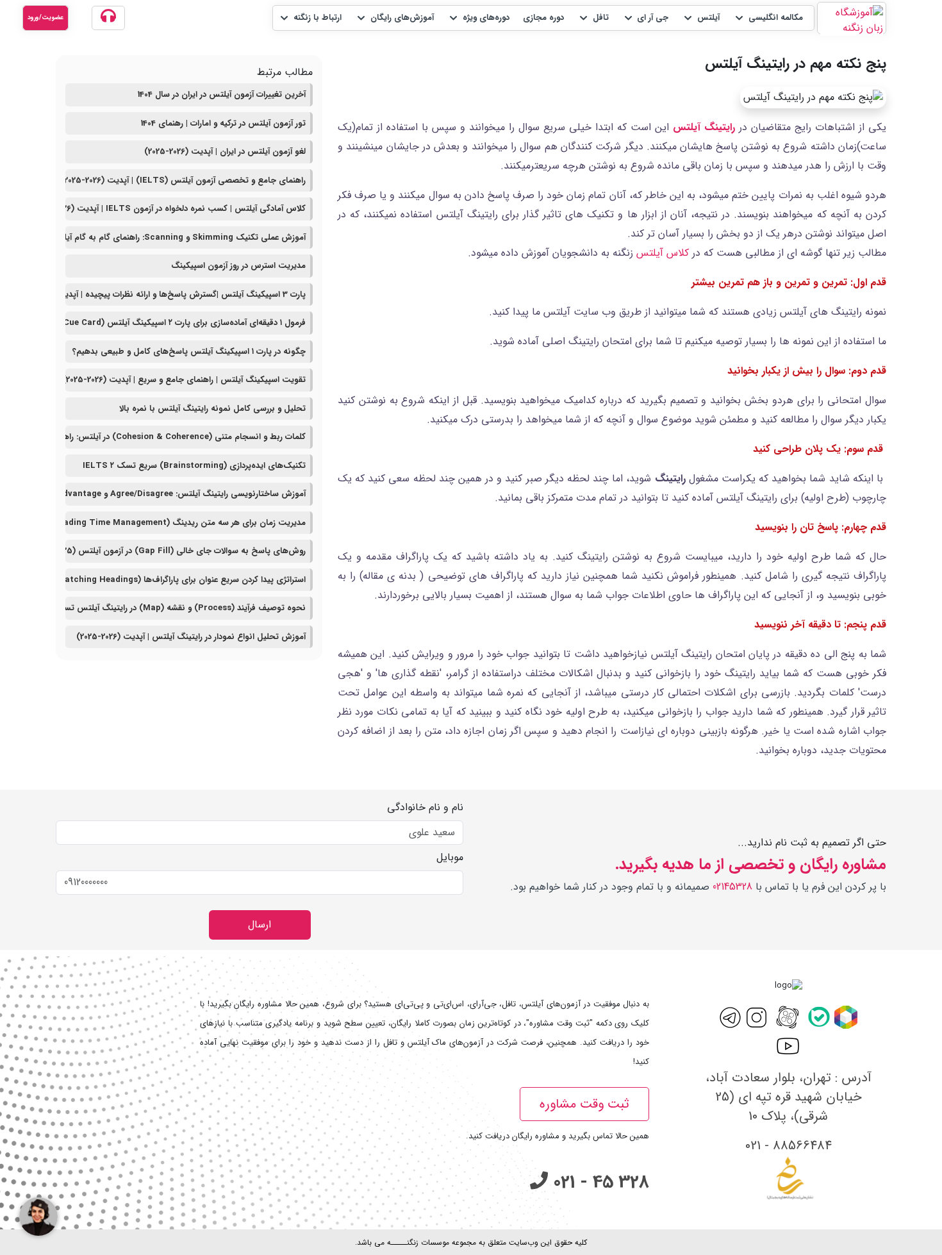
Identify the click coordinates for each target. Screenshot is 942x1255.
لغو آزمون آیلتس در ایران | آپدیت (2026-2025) (225, 151)
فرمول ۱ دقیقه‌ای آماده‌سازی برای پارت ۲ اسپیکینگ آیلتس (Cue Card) (185, 322)
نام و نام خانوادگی (425, 807)
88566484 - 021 (788, 1146)
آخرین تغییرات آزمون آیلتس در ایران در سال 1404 (222, 94)
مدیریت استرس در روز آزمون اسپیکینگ (238, 265)
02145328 (732, 887)
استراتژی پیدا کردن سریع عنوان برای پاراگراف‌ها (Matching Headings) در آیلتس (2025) (185, 579)
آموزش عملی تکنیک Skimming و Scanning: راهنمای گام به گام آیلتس (185, 237)
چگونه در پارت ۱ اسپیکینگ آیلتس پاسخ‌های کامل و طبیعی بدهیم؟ (189, 351)
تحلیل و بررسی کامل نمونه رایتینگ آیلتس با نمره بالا (212, 408)
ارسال (259, 925)
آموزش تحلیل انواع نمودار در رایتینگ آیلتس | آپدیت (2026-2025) (191, 637)
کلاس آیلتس (662, 253)
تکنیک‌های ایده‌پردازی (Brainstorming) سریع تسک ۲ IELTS (194, 465)
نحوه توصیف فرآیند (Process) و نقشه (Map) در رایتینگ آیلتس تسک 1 (185, 608)
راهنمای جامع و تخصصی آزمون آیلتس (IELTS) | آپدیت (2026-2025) (185, 180)
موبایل (449, 857)
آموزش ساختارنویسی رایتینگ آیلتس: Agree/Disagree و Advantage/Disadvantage (185, 494)
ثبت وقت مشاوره (584, 1104)
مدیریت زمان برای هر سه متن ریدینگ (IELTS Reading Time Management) (185, 522)
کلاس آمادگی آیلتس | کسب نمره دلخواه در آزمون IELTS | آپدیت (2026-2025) (185, 208)
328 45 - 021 (598, 1182)
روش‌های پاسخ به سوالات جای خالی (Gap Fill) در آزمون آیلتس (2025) (185, 551)
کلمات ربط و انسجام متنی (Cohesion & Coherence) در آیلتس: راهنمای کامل (185, 437)
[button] (768, 17)
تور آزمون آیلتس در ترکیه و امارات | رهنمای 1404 (223, 123)
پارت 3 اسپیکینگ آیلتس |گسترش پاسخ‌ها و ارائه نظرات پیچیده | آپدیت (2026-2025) (185, 294)
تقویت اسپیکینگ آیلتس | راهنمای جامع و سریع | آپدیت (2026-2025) (185, 379)
